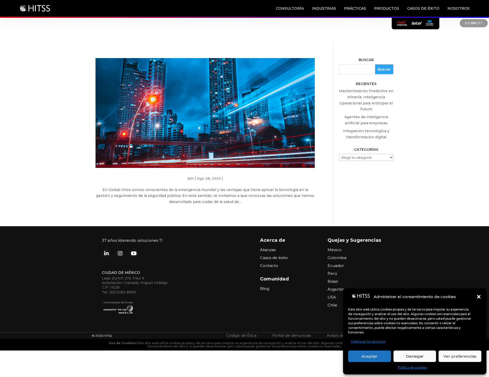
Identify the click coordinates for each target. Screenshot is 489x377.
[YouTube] (133, 253)
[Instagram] (120, 253)
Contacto (269, 265)
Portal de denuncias (291, 335)
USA (332, 297)
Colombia (337, 257)
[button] (478, 296)
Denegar (415, 356)
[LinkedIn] (106, 253)
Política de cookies (412, 367)
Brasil (333, 281)
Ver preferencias (460, 356)
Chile (332, 305)
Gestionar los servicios (368, 341)
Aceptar (369, 356)
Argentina (337, 289)
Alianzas (268, 249)
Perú (332, 273)
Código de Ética (241, 335)
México (335, 249)
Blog (264, 288)
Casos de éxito (274, 257)
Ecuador (336, 265)
